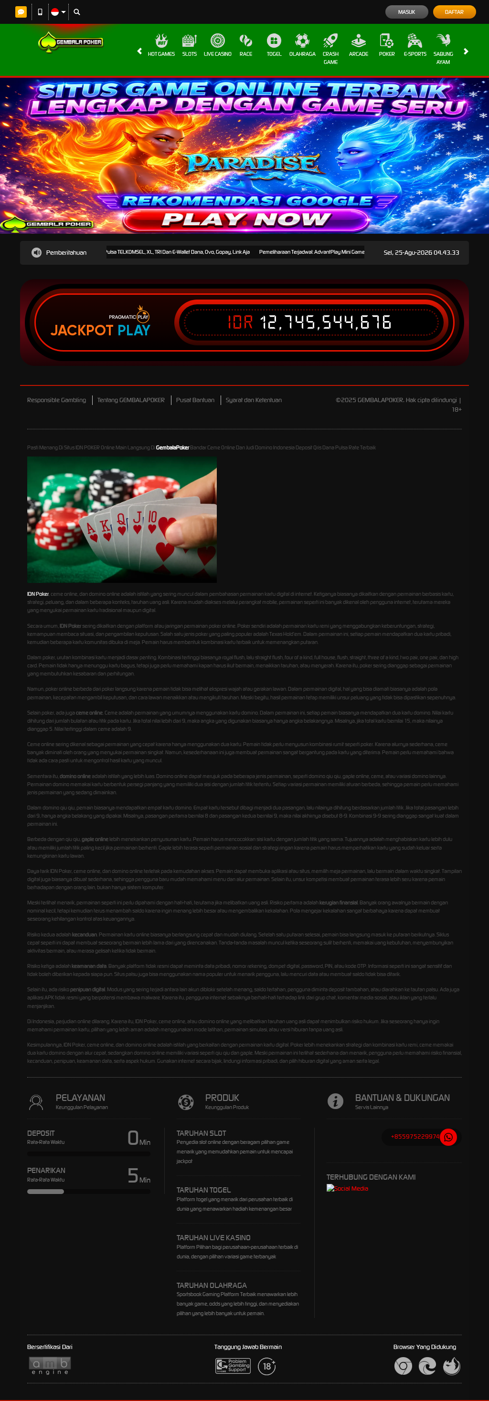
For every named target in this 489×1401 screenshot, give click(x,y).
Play (133, 330)
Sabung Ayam (443, 58)
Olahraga (302, 54)
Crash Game (331, 58)
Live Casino (218, 54)
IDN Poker (38, 594)
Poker (387, 54)
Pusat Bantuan (195, 400)
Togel (274, 54)
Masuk (406, 12)
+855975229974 (415, 1136)
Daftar (454, 12)
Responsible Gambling (56, 400)
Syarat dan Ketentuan (254, 400)
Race (246, 54)
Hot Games (161, 54)
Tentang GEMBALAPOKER (131, 400)
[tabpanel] (244, 156)
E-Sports (415, 54)
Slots (189, 54)
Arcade (358, 54)
